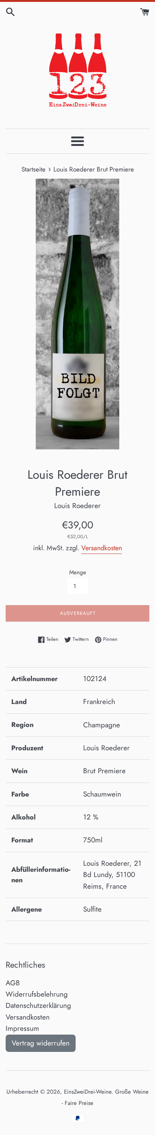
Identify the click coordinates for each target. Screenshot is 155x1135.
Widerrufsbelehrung (37, 994)
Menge (77, 572)
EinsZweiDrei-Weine (87, 1092)
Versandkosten (101, 548)
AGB (13, 983)
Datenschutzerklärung (38, 1005)
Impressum (22, 1028)
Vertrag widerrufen (41, 1043)
